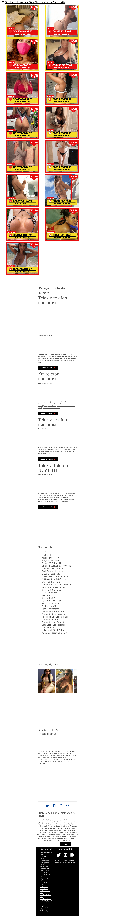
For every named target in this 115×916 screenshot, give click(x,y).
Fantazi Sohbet (44, 867)
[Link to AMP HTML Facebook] (54, 806)
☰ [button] (2, 2)
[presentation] (74, 680)
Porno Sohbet (44, 889)
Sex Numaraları (44, 861)
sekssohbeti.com (70, 863)
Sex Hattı (42, 885)
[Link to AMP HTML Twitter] (48, 806)
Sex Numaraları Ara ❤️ (47, 368)
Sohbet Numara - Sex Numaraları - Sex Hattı (35, 2)
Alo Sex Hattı (44, 887)
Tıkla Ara (65, 844)
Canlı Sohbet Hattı (45, 899)
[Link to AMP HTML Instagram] (61, 806)
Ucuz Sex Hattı (44, 869)
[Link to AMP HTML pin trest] (67, 806)
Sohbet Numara (45, 871)
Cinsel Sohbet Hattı (46, 873)
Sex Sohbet (43, 905)
